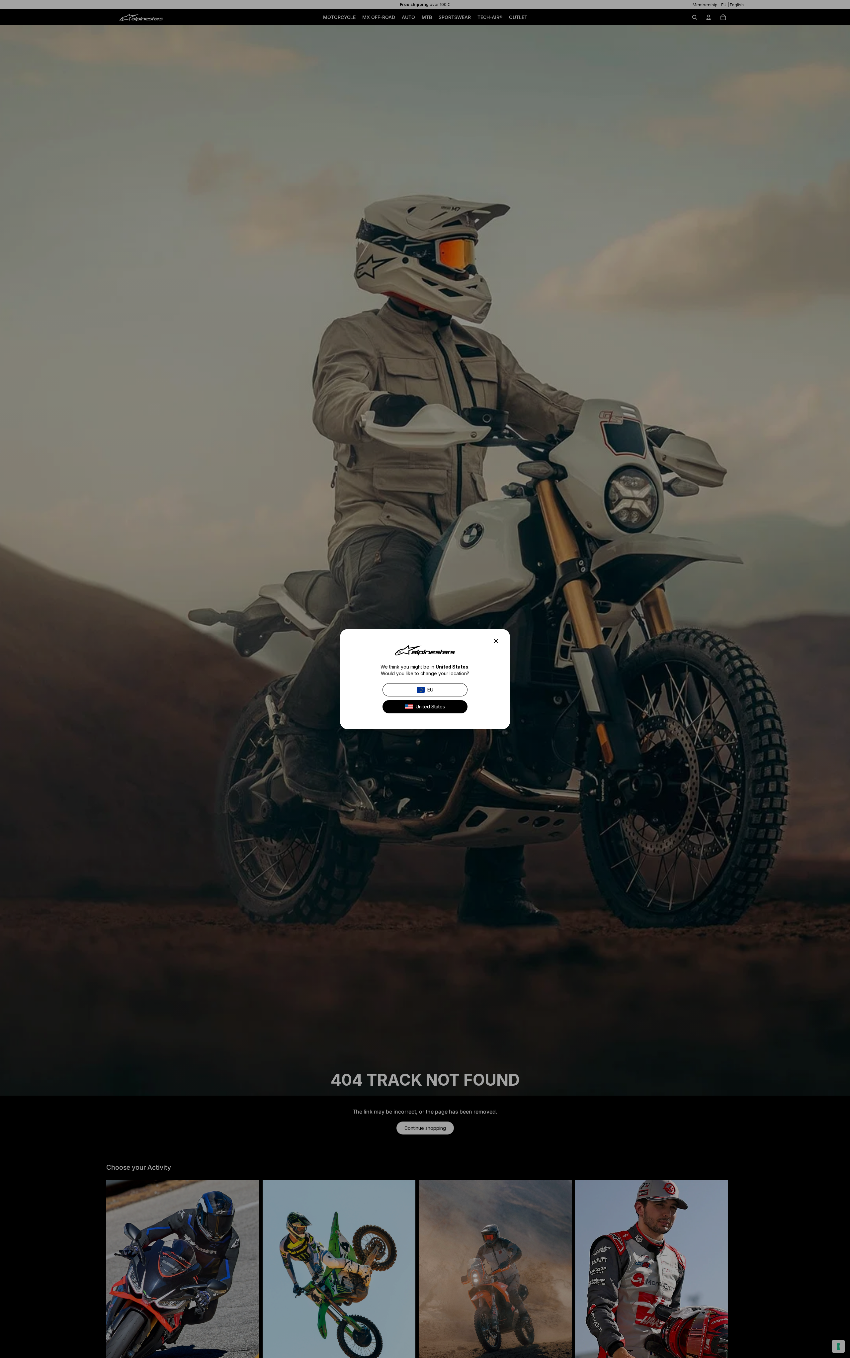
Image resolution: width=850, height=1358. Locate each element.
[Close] (498, 641)
